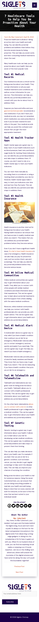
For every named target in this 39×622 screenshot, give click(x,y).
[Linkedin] (17, 506)
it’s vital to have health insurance (21, 251)
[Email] (21, 506)
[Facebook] (9, 506)
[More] (30, 506)
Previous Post (19, 566)
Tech (6, 37)
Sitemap (25, 617)
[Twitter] (13, 506)
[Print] (25, 506)
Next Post (19, 572)
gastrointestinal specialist (13, 111)
